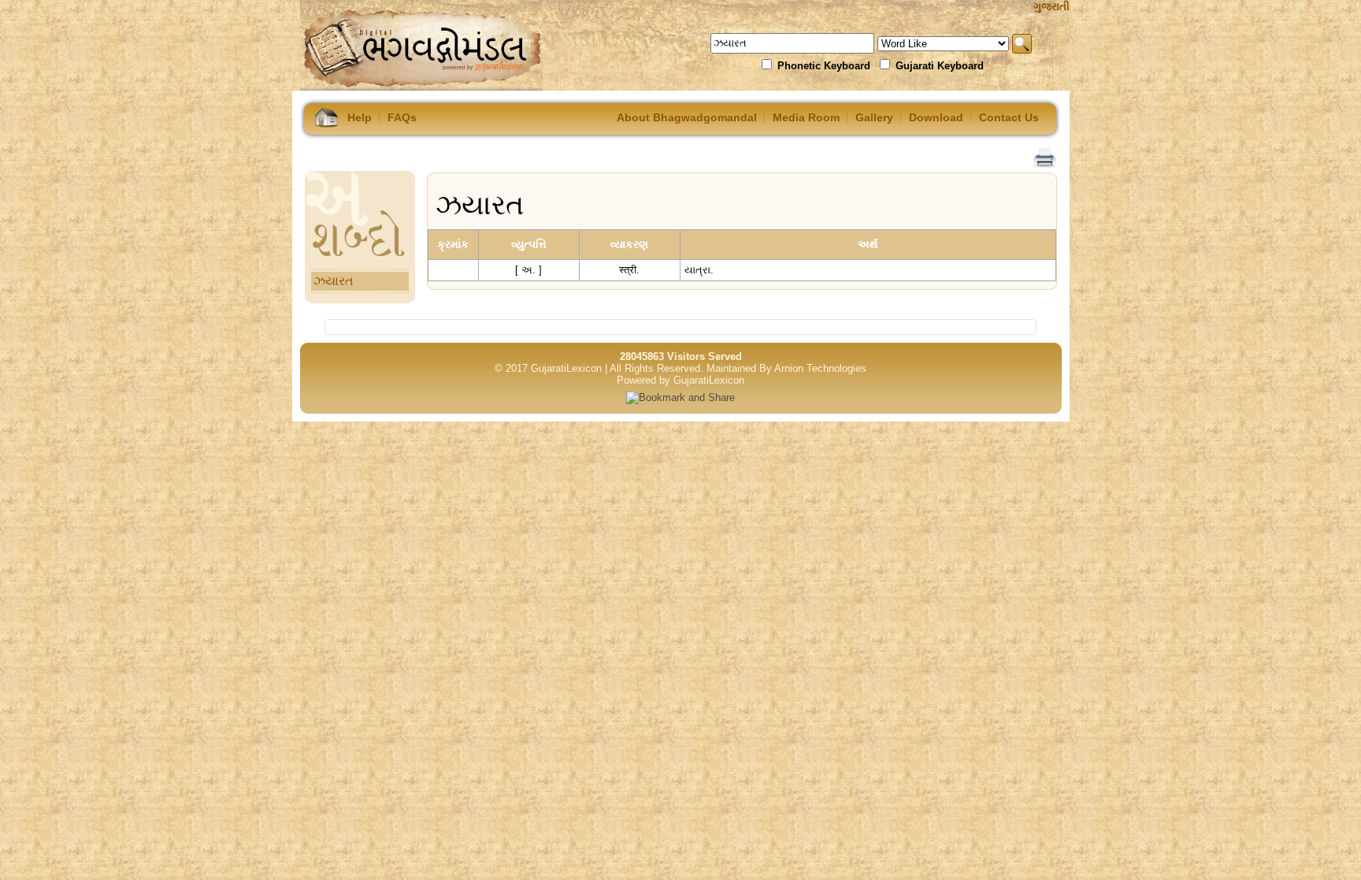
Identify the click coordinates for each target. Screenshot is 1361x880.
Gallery (874, 117)
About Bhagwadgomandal (687, 117)
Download (936, 117)
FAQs (402, 117)
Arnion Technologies (820, 368)
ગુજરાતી (1051, 6)
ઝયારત (333, 281)
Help (359, 117)
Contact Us (1009, 117)
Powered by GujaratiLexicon (680, 380)
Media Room (806, 117)
